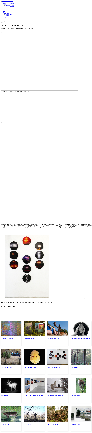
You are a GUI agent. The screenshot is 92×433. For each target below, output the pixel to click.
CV (3, 12)
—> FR (4, 18)
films (6, 9)
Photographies (8, 8)
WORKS (5, 4)
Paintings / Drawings (10, 6)
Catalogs (7, 15)
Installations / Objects (10, 5)
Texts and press (9, 14)
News (4, 11)
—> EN (4, 17)
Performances (8, 7)
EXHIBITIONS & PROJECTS (9, 3)
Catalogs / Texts (6, 13)
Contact (4, 16)
